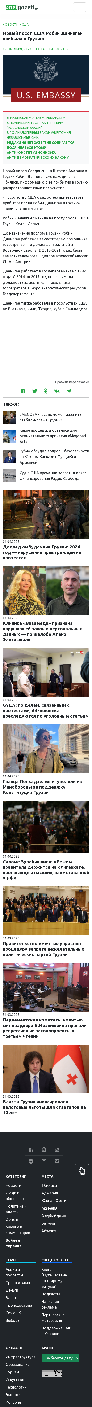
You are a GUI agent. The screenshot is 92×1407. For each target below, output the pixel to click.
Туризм (12, 1372)
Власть (12, 1298)
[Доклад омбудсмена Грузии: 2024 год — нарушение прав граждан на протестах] (46, 514)
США (25, 24)
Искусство (15, 1379)
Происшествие (19, 1305)
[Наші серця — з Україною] (22, 7)
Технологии (16, 1387)
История (13, 1402)
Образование (17, 1364)
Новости (11, 24)
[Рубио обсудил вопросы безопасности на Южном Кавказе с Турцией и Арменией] (9, 456)
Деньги (12, 1219)
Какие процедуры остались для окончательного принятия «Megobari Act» (53, 436)
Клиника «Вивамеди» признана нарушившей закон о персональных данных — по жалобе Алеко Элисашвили (42, 631)
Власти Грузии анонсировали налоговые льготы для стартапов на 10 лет (44, 1107)
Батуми (48, 1223)
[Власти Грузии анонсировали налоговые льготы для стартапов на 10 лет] (46, 1068)
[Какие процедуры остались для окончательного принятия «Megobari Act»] (9, 435)
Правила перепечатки (72, 382)
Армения (49, 1208)
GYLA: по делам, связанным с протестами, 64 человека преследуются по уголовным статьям (46, 710)
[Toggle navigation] (79, 7)
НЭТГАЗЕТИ (44, 49)
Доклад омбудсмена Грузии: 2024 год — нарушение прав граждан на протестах (42, 552)
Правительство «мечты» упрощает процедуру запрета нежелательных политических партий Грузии (43, 949)
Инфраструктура (21, 1357)
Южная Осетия (55, 1200)
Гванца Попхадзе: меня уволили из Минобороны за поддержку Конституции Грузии (42, 787)
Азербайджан (54, 1216)
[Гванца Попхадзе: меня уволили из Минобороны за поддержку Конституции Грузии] (46, 748)
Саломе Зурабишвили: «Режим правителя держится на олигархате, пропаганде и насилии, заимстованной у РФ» (46, 870)
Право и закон (18, 1282)
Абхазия (49, 1231)
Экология (14, 1395)
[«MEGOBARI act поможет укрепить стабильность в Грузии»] (9, 417)
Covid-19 (13, 1313)
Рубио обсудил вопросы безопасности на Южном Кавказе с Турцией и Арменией (54, 457)
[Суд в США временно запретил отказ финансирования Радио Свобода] (9, 475)
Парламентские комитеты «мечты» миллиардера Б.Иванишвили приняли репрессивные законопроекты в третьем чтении (45, 1028)
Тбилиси (49, 1185)
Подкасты (51, 1294)
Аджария (50, 1193)
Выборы (13, 1320)
